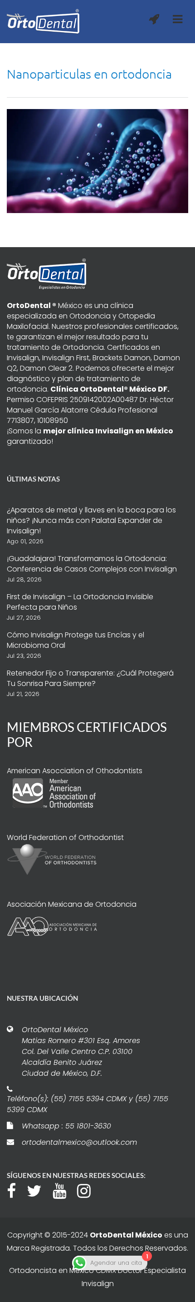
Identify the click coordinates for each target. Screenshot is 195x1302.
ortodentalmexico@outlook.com (79, 1142)
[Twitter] (39, 1190)
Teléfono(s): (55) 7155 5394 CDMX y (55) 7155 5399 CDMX (87, 1104)
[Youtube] (64, 1190)
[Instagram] (88, 1190)
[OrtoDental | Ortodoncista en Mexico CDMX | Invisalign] (43, 21)
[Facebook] (16, 1190)
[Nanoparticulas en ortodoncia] (97, 160)
